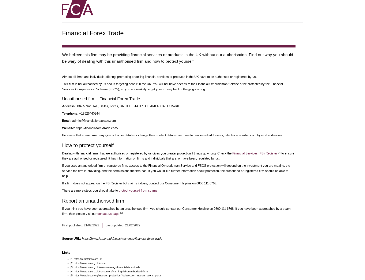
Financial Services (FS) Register (256, 153)
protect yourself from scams (138, 190)
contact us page (110, 213)
